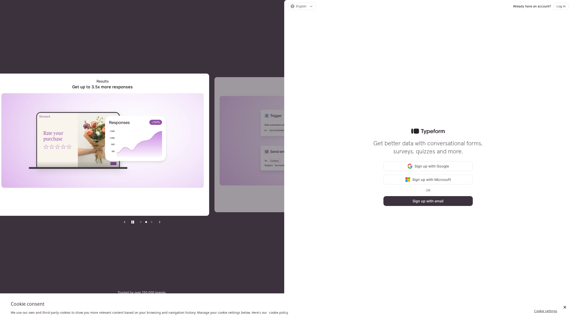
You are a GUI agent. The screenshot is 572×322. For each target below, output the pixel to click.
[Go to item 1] (140, 222)
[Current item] (151, 222)
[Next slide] (159, 222)
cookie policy (278, 312)
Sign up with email (428, 201)
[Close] (565, 307)
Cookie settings (545, 311)
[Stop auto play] (132, 222)
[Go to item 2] (146, 222)
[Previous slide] (124, 222)
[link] (428, 131)
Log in (561, 6)
